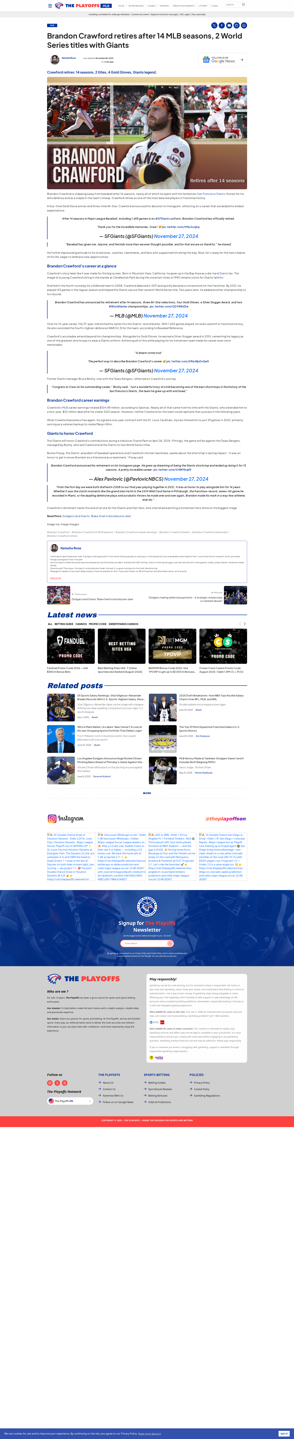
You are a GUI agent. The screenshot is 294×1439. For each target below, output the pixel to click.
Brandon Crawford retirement (210, 532)
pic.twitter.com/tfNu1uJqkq (181, 227)
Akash (95, 717)
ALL (50, 624)
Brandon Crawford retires (62, 535)
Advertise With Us (113, 1095)
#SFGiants (162, 218)
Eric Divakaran (203, 736)
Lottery (203, 6)
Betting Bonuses (157, 1095)
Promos (164, 6)
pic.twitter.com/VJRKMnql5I (172, 469)
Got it (284, 1433)
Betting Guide (64, 624)
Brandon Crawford (58, 532)
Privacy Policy (202, 1082)
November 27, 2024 (176, 236)
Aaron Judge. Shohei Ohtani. (195, 767)
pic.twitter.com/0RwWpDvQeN (187, 361)
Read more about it (149, 1433)
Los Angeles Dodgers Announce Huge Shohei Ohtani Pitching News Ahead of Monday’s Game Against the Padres (109, 762)
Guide (214, 6)
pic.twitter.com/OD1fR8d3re (169, 306)
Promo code (97, 624)
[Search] (243, 4)
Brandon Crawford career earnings (136, 532)
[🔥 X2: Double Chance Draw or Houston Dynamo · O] (71, 857)
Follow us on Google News (118, 1102)
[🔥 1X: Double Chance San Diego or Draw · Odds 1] (223, 857)
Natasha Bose (69, 57)
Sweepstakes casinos (123, 624)
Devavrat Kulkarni (102, 776)
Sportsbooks (136, 6)
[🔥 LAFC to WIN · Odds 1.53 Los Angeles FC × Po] (172, 857)
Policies (197, 1075)
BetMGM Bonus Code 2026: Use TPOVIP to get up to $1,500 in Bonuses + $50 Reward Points (172, 671)
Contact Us (109, 1089)
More (147, 793)
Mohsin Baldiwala (203, 772)
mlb (52, 25)
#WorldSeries (118, 306)
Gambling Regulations (207, 1095)
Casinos (81, 624)
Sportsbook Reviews (160, 1089)
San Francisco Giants (211, 193)
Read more (55, 578)
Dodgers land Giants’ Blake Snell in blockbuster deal (97, 516)
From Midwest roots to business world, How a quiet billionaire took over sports (106, 737)
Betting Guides (157, 1082)
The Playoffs (109, 1075)
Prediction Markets (183, 6)
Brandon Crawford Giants (174, 532)
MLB (65, 407)
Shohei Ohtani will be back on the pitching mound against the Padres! (109, 769)
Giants (223, 273)
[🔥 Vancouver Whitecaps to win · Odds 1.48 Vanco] (122, 857)
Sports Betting (157, 1075)
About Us (108, 1082)
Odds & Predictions (159, 1102)
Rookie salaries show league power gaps (202, 704)
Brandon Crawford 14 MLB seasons (92, 532)
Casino (152, 6)
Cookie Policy (201, 1089)
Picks (121, 6)
